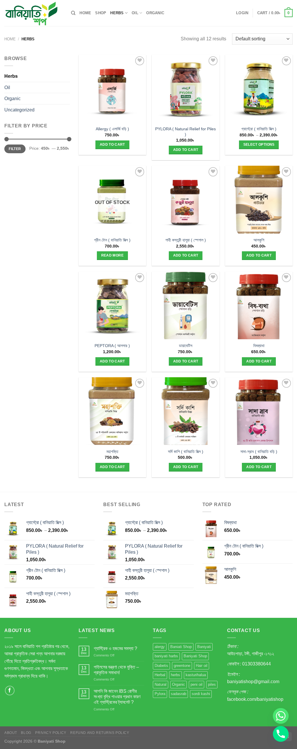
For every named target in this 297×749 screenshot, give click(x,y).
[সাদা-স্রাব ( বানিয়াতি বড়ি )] (259, 411)
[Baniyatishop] (33, 13)
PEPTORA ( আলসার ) (112, 345)
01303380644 (256, 663)
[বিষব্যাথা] (259, 305)
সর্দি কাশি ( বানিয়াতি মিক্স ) (185, 451)
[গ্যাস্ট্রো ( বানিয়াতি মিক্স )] (259, 88)
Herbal (160, 675)
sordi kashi (201, 694)
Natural (160, 684)
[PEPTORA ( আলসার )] (112, 305)
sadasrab (178, 694)
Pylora (160, 694)
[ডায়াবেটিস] (185, 305)
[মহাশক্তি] (112, 411)
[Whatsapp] (281, 716)
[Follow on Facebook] (10, 690)
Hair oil (201, 665)
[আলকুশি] (259, 199)
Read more (112, 255)
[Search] (73, 13)
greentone (182, 665)
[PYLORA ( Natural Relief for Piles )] (185, 88)
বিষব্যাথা (259, 345)
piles (212, 684)
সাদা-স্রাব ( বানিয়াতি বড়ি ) (258, 451)
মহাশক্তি (112, 451)
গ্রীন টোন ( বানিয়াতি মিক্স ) (112, 240)
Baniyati (204, 647)
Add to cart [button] (112, 144)
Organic (155, 13)
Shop (100, 13)
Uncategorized (19, 109)
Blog (26, 733)
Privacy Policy (50, 733)
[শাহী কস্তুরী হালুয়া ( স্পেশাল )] (185, 199)
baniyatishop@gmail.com (253, 681)
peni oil (196, 684)
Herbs (117, 13)
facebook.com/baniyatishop (255, 699)
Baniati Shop (181, 647)
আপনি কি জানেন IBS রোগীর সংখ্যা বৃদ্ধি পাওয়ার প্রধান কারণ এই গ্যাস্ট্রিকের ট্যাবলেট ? (117, 697)
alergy (160, 647)
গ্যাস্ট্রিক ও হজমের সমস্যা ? (115, 648)
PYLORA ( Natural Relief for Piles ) (185, 132)
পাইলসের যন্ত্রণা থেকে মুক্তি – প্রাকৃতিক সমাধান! (116, 670)
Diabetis (161, 665)
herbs (175, 675)
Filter (15, 149)
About (10, 733)
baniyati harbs (166, 656)
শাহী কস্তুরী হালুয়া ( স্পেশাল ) (185, 240)
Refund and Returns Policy (99, 733)
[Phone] (281, 734)
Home (85, 13)
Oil (135, 13)
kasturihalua (196, 675)
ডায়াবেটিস (185, 345)
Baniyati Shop (195, 656)
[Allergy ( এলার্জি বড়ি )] (112, 88)
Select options (259, 144)
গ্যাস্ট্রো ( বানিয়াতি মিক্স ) (258, 129)
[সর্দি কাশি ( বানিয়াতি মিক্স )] (185, 411)
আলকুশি (258, 240)
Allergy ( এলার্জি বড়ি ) (112, 129)
